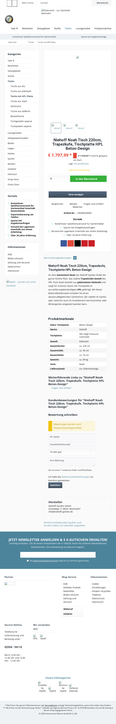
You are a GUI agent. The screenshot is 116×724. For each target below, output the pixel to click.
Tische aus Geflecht (20, 111)
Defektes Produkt (72, 587)
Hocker (11, 153)
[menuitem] (101, 3)
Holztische (15, 106)
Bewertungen (67, 257)
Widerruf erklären (68, 611)
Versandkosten (81, 163)
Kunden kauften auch (71, 522)
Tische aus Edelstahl (20, 91)
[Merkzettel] (88, 2)
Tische (11, 81)
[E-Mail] (91, 243)
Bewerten (77, 206)
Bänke (11, 143)
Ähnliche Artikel (52, 522)
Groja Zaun (13, 179)
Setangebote (14, 70)
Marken (11, 163)
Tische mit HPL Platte (21, 96)
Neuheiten (13, 65)
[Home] (7, 28)
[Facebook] (64, 243)
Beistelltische (17, 116)
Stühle (11, 76)
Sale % (11, 60)
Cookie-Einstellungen (99, 585)
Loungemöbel (14, 132)
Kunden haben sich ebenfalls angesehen (64, 525)
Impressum (13, 270)
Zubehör (12, 169)
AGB (10, 254)
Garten (11, 158)
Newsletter (68, 591)
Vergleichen (57, 203)
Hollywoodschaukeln (18, 138)
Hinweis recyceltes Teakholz (101, 593)
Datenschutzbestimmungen (75, 476)
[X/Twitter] (77, 243)
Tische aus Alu (17, 86)
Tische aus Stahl (18, 101)
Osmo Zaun (13, 184)
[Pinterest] (84, 243)
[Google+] (71, 243)
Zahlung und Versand (19, 262)
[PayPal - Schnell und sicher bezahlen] (21, 283)
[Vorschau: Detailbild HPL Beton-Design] (80, 128)
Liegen (11, 148)
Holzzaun (12, 174)
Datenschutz (14, 266)
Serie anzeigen (75, 194)
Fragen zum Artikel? (93, 203)
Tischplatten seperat (20, 126)
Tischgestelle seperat (21, 121)
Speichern (55, 485)
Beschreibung (51, 257)
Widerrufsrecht (15, 258)
